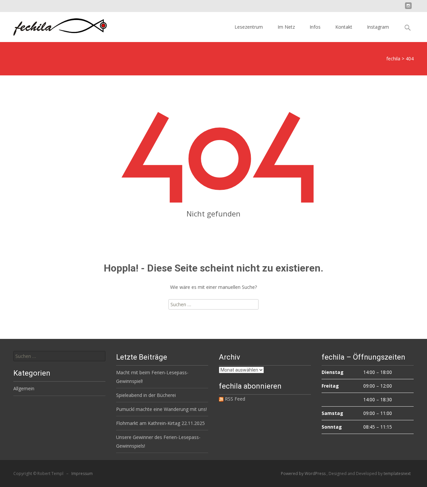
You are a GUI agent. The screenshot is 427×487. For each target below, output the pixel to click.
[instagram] (408, 8)
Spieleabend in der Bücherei (146, 395)
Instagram (378, 27)
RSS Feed (234, 399)
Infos (315, 27)
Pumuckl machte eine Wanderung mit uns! (161, 409)
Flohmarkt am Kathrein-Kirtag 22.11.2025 (160, 423)
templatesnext (397, 473)
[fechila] (55, 25)
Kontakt (343, 27)
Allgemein (23, 388)
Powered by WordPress (304, 473)
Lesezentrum (249, 27)
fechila (393, 58)
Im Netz (286, 27)
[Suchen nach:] (59, 356)
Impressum (82, 473)
